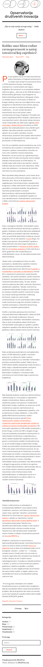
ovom (29, 239)
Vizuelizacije (7, 632)
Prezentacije (7, 627)
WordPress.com (23, 663)
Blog (27, 57)
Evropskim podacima (17, 249)
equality (5, 601)
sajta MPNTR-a (13, 536)
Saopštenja (6, 629)
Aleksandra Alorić (7, 57)
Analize (5, 622)
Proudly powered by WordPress (13, 660)
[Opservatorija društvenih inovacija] (21, 4)
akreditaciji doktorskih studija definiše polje (19, 521)
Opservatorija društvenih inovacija (21, 15)
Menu (21, 35)
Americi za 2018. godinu (29, 246)
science (19, 601)
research (13, 601)
